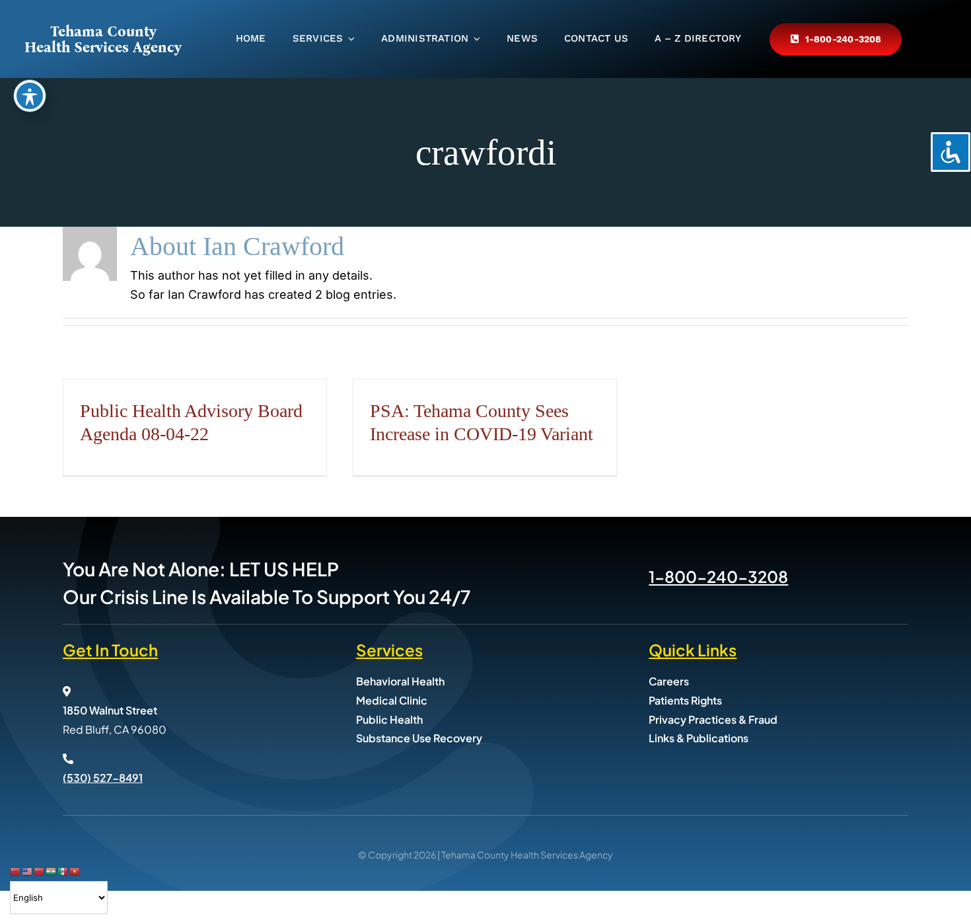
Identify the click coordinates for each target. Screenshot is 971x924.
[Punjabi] (51, 871)
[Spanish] (63, 871)
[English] (28, 871)
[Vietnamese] (75, 871)
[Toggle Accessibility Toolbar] (30, 96)
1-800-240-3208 (718, 576)
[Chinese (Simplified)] (16, 871)
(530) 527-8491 (103, 778)
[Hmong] (40, 871)
